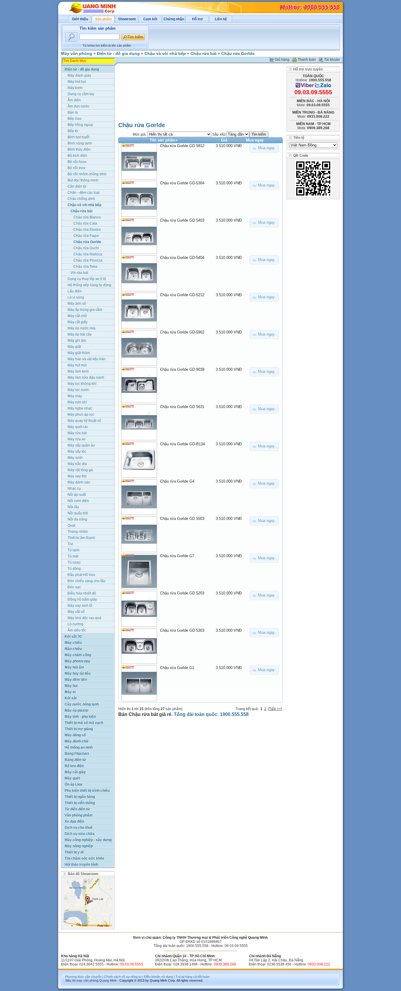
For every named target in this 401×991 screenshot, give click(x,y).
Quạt (71, 525)
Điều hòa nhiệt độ (82, 593)
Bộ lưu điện (74, 766)
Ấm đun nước (78, 106)
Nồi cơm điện (78, 501)
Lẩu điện (75, 291)
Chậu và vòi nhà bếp (165, 53)
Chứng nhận (174, 19)
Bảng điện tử (75, 760)
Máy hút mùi (77, 365)
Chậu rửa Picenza (87, 260)
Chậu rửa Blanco (87, 217)
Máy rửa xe (76, 439)
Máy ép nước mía (81, 328)
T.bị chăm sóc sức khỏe (84, 858)
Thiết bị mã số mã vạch (84, 723)
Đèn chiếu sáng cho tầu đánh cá (86, 581)
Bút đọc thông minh (83, 180)
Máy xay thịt (77, 476)
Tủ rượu (74, 562)
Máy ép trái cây (80, 334)
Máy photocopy (77, 661)
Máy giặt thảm (79, 353)
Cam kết (150, 19)
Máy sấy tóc (77, 451)
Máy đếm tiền (76, 679)
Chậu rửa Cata (85, 223)
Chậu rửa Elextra (87, 229)
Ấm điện (74, 100)
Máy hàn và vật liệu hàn (86, 359)
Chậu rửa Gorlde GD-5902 (182, 332)
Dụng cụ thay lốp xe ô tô (87, 279)
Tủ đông (74, 569)
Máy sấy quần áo (81, 445)
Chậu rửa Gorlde (238, 53)
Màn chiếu (73, 649)
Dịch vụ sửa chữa (80, 834)
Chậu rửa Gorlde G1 (177, 667)
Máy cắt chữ (77, 316)
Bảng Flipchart (77, 753)
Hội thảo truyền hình (81, 864)
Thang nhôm (78, 532)
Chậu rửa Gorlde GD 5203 (182, 593)
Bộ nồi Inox (76, 168)
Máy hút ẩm (74, 667)
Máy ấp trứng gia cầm (85, 310)
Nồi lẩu (73, 507)
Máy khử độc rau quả (84, 618)
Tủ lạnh (74, 550)
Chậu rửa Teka (85, 266)
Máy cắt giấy (77, 322)
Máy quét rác (78, 427)
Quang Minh (108, 980)
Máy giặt (74, 347)
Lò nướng (75, 624)
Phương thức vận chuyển (83, 976)
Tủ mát (73, 556)
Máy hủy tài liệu (77, 673)
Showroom (127, 19)
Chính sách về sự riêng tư (122, 976)
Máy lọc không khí (82, 384)
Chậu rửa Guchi (86, 248)
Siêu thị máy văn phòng (81, 980)
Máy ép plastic (77, 710)
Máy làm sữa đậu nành (86, 377)
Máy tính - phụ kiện (80, 716)
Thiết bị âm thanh (81, 538)
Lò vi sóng (76, 297)
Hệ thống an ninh (78, 747)
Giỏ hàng (282, 60)
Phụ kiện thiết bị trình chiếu (87, 790)
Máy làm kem (78, 371)
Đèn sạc (74, 587)
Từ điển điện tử (77, 809)
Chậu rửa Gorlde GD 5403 (182, 220)
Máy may (75, 396)
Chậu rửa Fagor (86, 236)
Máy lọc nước (78, 390)
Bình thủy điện (79, 149)
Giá (224, 140)
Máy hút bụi (77, 82)
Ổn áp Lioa (73, 784)
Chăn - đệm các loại (84, 193)
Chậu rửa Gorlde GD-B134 (182, 444)
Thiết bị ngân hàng (80, 797)
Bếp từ (73, 131)
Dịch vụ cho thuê (78, 827)
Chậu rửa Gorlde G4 (177, 481)
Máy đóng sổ (75, 735)
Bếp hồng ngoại (80, 125)
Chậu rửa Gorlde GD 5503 (182, 518)
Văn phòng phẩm (78, 815)
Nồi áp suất (77, 495)
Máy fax (71, 686)
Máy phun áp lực (81, 414)
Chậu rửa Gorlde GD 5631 (182, 407)
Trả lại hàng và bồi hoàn (193, 976)
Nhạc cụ (74, 488)
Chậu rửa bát (204, 53)
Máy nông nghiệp (79, 846)
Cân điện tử (77, 186)
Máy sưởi (75, 458)
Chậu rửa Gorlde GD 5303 (182, 630)
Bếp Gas (74, 119)
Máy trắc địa (77, 464)
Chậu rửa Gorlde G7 (177, 556)
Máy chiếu (73, 643)
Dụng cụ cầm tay (81, 94)
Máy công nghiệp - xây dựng (88, 840)
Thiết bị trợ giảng (79, 729)
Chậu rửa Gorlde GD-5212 (182, 295)
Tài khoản (332, 60)
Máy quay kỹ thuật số (84, 421)
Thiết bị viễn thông (80, 803)
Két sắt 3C (73, 636)
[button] (264, 148)
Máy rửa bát (77, 433)
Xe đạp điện (74, 821)
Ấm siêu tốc (77, 630)
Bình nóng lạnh (80, 143)
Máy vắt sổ (76, 612)
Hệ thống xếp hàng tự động (89, 285)
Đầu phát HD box (81, 575)
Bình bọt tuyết (78, 137)
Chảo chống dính (81, 199)
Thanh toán (307, 60)
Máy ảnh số (77, 303)
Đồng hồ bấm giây (82, 599)
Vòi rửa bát (79, 273)
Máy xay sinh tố (80, 606)
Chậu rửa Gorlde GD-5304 (182, 183)
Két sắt (71, 698)
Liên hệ (221, 19)
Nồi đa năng (77, 519)
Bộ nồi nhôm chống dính (87, 174)
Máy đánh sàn (79, 482)
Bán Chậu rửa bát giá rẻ (144, 714)
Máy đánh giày (79, 75)
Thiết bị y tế (74, 852)
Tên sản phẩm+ (164, 140)
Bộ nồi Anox (77, 162)
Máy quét (72, 778)
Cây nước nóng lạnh (82, 704)
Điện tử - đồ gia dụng (118, 53)
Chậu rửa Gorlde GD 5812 (182, 146)
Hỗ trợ (197, 19)
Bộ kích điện (77, 156)
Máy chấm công (78, 655)
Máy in (70, 692)
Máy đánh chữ (76, 741)
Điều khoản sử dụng (158, 976)
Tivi (70, 544)
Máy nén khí (77, 402)
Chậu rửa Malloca (87, 254)
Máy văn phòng (76, 53)
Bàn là (73, 112)
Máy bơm (75, 88)
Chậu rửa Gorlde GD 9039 (182, 369)
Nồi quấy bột (78, 513)
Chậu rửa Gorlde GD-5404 (182, 257)
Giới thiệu (80, 19)
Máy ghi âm (77, 340)
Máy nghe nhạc (80, 408)
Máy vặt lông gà (80, 470)
